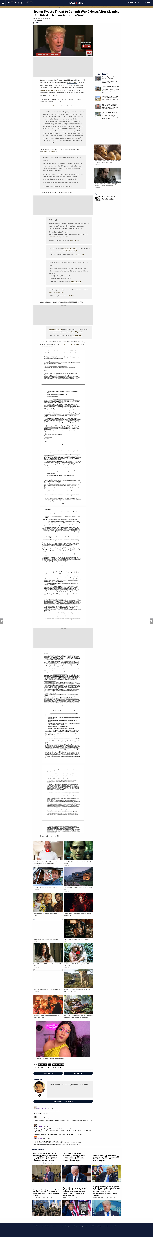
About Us (47, 1226)
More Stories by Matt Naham (63, 1101)
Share (37, 22)
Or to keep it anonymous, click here (108, 198)
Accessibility (74, 1226)
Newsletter (60, 1226)
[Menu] (3, 3)
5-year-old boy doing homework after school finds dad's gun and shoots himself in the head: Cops (110, 98)
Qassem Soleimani (58, 1064)
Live (34, 7)
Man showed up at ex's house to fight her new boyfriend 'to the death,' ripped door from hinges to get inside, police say (110, 106)
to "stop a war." (72, 82)
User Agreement (83, 1226)
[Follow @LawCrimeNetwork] (24, 4)
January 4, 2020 (74, 240)
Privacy (67, 1226)
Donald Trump (42, 1064)
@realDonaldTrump (69, 248)
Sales (111, 7)
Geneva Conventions (49, 152)
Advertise (53, 1226)
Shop (100, 7)
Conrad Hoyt (36, 1197)
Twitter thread (55, 106)
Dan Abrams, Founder (113, 1226)
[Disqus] (63, 1125)
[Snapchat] (27, 4)
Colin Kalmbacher (38, 1163)
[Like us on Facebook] (12, 4)
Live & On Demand (133, 2)
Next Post (151, 621)
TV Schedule (52, 7)
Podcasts (94, 7)
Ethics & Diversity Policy (95, 1226)
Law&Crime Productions (79, 7)
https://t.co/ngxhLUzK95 (57, 292)
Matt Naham (36, 18)
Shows (69, 7)
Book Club (106, 7)
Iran (50, 1064)
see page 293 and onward (69, 344)
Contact (105, 1226)
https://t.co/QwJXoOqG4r (70, 251)
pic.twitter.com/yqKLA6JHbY (58, 237)
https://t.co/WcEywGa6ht (75, 332)
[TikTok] (15, 4)
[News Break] (31, 4)
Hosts (89, 7)
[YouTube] (8, 4)
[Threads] (21, 4)
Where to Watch (43, 7)
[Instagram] (18, 4)
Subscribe (117, 7)
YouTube (147, 2)
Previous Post (1, 621)
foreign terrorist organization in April (52, 90)
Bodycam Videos (61, 7)
